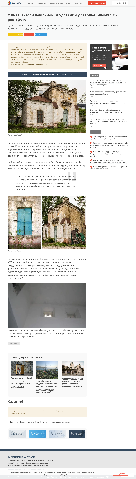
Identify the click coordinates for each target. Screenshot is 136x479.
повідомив (67, 149)
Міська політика (56, 3)
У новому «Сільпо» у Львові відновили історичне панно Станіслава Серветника (106, 111)
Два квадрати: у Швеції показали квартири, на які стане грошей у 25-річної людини (108, 138)
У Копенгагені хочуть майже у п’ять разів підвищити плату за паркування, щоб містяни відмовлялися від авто (108, 82)
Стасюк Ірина (43, 34)
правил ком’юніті (62, 422)
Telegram (35, 74)
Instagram (50, 74)
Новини (30, 3)
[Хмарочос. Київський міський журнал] (15, 3)
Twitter (42, 74)
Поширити (49, 6)
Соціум (68, 3)
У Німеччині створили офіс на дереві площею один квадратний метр (108, 93)
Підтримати (89, 6)
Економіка (79, 3)
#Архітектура (14, 343)
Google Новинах (67, 74)
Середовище (41, 3)
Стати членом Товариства (22, 65)
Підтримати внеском (97, 3)
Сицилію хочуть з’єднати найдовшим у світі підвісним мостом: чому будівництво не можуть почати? (47, 386)
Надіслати (74, 6)
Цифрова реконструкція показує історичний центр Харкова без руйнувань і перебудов (107, 154)
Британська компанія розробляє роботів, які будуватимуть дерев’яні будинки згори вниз (107, 102)
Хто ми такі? (41, 65)
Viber (56, 74)
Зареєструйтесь (49, 411)
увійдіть (61, 411)
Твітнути (62, 6)
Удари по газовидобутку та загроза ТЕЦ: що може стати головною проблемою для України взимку (108, 121)
